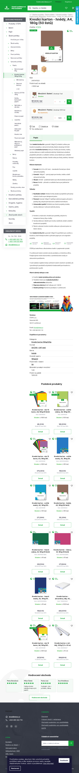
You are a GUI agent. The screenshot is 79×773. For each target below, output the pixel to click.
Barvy (14, 154)
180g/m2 (35, 359)
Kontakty (8, 742)
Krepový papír (19, 116)
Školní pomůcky (16, 191)
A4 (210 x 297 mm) (39, 348)
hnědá (34, 353)
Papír (10, 32)
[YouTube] (15, 726)
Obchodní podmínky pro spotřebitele (54, 722)
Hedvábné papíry (17, 124)
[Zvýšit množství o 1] (64, 101)
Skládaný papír (19, 150)
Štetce (15, 158)
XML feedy (9, 754)
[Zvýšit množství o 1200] (64, 118)
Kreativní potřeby (15, 195)
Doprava (44, 716)
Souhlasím (64, 760)
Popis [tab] (35, 138)
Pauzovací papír (19, 138)
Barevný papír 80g (18, 70)
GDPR (43, 728)
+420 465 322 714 (15, 720)
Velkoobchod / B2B (12, 751)
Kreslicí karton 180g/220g (19, 75)
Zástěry (15, 183)
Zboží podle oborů (15, 215)
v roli (17, 89)
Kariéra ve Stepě (11, 745)
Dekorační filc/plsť (17, 130)
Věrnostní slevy (11, 748)
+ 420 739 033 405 (15, 241)
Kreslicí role (18, 134)
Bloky (12, 51)
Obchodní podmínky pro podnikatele (54, 725)
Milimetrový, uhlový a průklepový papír (18, 144)
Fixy (14, 167)
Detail (40, 432)
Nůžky (15, 180)
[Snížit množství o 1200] (55, 118)
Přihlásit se (71, 743)
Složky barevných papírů (17, 100)
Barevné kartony (19, 84)
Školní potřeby (14, 36)
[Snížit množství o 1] (55, 101)
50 (33, 364)
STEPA (38, 27)
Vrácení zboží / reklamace (51, 719)
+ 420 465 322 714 (15, 239)
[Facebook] (6, 726)
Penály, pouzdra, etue (18, 187)
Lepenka (17, 120)
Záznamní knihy (16, 47)
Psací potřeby (15, 54)
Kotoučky (12, 211)
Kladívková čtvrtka (17, 111)
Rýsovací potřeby (16, 58)
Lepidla (15, 171)
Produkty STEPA (15, 24)
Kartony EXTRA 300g (19, 93)
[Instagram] (11, 726)
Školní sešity (15, 43)
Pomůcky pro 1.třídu (17, 40)
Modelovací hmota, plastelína (18, 175)
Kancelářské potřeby (16, 199)
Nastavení (15, 768)
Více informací (48, 763)
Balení (11, 28)
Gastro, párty (14, 207)
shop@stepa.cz (14, 245)
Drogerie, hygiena (15, 203)
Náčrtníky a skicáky (18, 106)
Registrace (68, 2)
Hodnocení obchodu (39, 698)
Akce (11, 223)
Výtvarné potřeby (16, 62)
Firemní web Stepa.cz (43, 2)
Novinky (12, 219)
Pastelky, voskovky (16, 162)
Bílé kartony (20, 80)
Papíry (15, 65)
